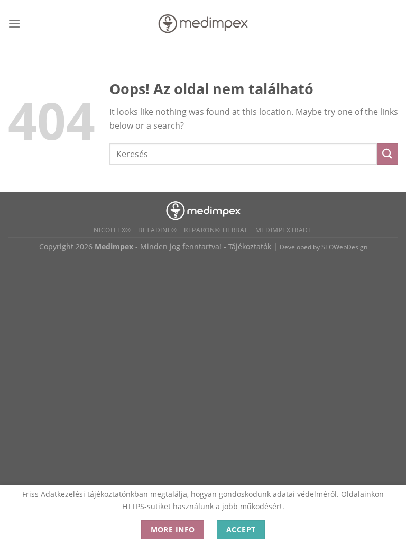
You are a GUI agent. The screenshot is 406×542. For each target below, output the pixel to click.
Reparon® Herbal (216, 229)
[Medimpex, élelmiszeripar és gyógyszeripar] (203, 209)
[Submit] (387, 153)
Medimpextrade (283, 229)
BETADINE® (157, 229)
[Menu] (14, 24)
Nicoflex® (112, 229)
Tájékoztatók (249, 246)
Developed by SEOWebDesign (323, 247)
